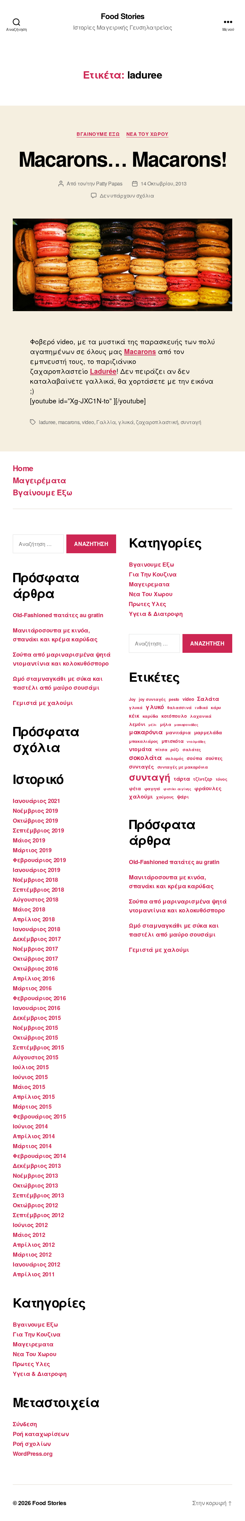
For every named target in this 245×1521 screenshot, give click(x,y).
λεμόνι (137, 724)
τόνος (221, 779)
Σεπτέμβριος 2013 (38, 1195)
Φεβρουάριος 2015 (39, 1116)
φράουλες (207, 788)
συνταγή (191, 422)
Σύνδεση (25, 1424)
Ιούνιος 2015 (30, 1077)
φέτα (135, 788)
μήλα (165, 724)
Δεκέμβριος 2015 (37, 1018)
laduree (47, 422)
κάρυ (216, 707)
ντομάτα (140, 749)
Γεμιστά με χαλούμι (43, 703)
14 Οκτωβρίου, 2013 (164, 183)
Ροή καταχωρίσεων (41, 1434)
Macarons (140, 351)
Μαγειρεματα (33, 1344)
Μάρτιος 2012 (32, 1254)
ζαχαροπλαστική (157, 422)
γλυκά (126, 422)
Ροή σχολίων (32, 1444)
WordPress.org (33, 1453)
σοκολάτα (145, 757)
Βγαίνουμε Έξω (42, 492)
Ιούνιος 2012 (30, 1225)
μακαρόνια (146, 732)
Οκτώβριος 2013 (35, 1185)
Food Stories (122, 16)
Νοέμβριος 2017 (35, 949)
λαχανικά (201, 716)
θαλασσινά (179, 707)
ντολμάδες (196, 741)
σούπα (194, 758)
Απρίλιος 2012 (34, 1244)
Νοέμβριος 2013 (35, 1175)
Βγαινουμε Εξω (98, 134)
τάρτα (182, 778)
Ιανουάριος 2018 (36, 929)
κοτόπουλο (174, 716)
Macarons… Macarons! (122, 158)
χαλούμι (141, 796)
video (88, 422)
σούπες (214, 758)
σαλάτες (191, 749)
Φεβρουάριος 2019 (39, 860)
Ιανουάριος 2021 (36, 801)
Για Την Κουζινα (37, 1334)
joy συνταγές (152, 699)
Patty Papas (109, 183)
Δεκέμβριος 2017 (37, 939)
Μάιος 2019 (29, 840)
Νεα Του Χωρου (147, 134)
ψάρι (183, 796)
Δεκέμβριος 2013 (37, 1166)
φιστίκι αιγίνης (177, 788)
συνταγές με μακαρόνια (182, 767)
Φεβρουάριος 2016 (39, 998)
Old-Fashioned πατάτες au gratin (58, 615)
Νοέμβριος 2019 (35, 810)
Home (23, 468)
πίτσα (161, 749)
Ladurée (103, 371)
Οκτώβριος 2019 (35, 820)
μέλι (152, 724)
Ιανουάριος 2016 (36, 1008)
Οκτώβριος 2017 (35, 958)
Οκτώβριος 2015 (35, 1037)
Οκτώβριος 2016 (35, 968)
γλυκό (154, 706)
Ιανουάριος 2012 (36, 1264)
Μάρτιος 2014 (32, 1146)
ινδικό (201, 707)
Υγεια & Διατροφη (40, 1374)
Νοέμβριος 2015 (35, 1027)
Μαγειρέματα (39, 480)
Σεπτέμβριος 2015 (38, 1047)
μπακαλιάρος (143, 741)
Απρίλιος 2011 (34, 1274)
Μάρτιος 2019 (32, 850)
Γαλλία (105, 422)
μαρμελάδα (208, 732)
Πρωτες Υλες (31, 1364)
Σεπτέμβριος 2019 (38, 830)
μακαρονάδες (186, 724)
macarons (69, 422)
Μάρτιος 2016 (32, 988)
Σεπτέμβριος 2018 (38, 889)
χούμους (165, 797)
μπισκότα (172, 741)
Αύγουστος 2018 (35, 899)
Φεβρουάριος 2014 (39, 1156)
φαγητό (152, 789)
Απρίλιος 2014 (34, 1136)
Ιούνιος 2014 (30, 1126)
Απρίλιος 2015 (34, 1096)
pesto (174, 699)
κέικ (134, 715)
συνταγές (141, 766)
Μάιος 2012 (29, 1235)
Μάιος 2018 (29, 909)
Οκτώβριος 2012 (35, 1205)
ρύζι (174, 749)
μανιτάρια (178, 732)
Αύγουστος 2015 (35, 1057)
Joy (132, 699)
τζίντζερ (202, 779)
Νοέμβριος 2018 (35, 880)
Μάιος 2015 (29, 1087)
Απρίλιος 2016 (34, 978)
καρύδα (150, 716)
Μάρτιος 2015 (32, 1106)
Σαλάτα (208, 698)
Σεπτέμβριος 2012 (38, 1215)
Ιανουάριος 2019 (36, 870)
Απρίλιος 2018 (34, 919)
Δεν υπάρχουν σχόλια (127, 195)
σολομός (174, 758)
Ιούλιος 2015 (31, 1067)
